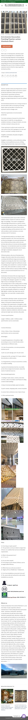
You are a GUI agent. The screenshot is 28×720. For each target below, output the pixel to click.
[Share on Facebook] (5, 76)
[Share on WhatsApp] (2, 76)
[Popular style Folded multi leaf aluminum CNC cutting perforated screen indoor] (21, 696)
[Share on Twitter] (8, 76)
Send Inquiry (7, 46)
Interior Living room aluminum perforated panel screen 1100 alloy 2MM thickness (7, 708)
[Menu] (2, 5)
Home (2, 34)
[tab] (14, 84)
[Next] (27, 702)
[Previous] (1, 702)
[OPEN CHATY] (24, 716)
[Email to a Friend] (10, 76)
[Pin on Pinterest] (13, 76)
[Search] (26, 5)
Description (4, 84)
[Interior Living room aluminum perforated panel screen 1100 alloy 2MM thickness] (7, 696)
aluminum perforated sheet (13, 34)
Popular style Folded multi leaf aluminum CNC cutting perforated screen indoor (21, 707)
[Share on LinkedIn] (16, 76)
